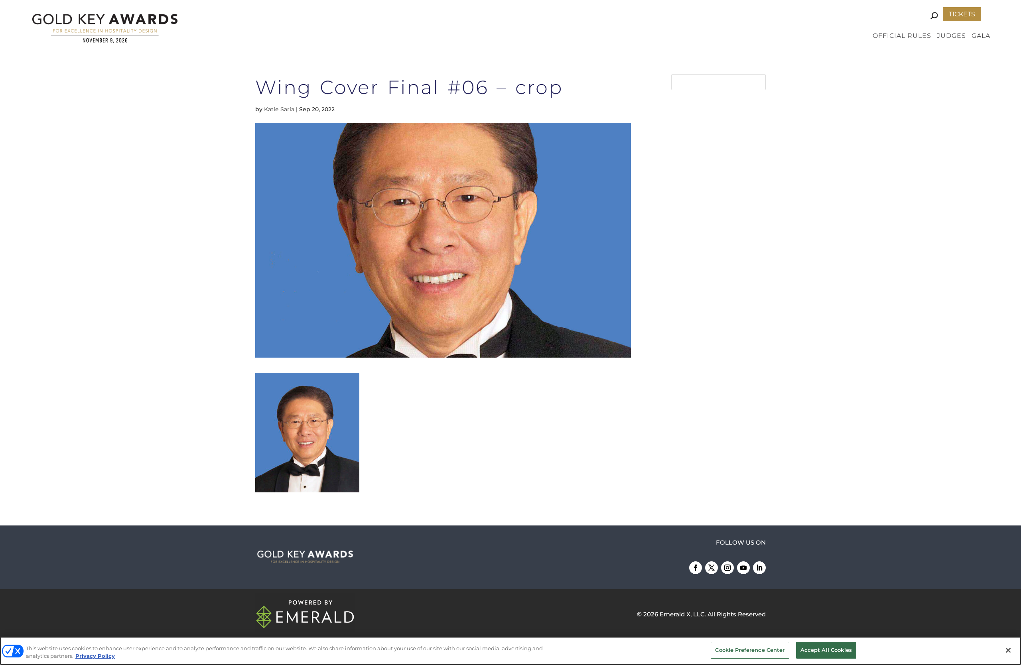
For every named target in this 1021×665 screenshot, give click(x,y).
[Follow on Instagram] (727, 567)
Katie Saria (279, 109)
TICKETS (962, 14)
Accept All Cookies (826, 650)
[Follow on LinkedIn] (759, 567)
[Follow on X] (711, 567)
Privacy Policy (95, 656)
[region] (510, 651)
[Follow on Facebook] (695, 567)
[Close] (1008, 650)
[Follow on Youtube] (743, 567)
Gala (981, 36)
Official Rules (902, 36)
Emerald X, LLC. (683, 614)
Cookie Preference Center (749, 650)
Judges (951, 36)
